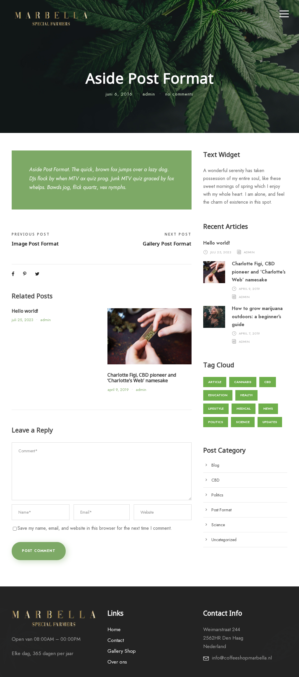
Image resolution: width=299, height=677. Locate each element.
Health (246, 395)
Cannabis (242, 382)
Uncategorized (224, 540)
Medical (244, 408)
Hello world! (25, 311)
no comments (179, 94)
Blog (215, 465)
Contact (115, 640)
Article (214, 382)
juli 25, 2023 (22, 320)
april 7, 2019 (249, 333)
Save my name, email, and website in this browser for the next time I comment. (95, 528)
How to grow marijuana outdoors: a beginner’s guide (257, 316)
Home (114, 629)
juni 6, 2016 (119, 94)
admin (148, 94)
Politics (215, 422)
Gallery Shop (121, 651)
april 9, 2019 (118, 389)
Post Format (221, 510)
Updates (270, 422)
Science (243, 422)
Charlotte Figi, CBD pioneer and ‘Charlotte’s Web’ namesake (141, 378)
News (268, 408)
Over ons (117, 661)
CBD (267, 382)
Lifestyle (216, 408)
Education (217, 395)
